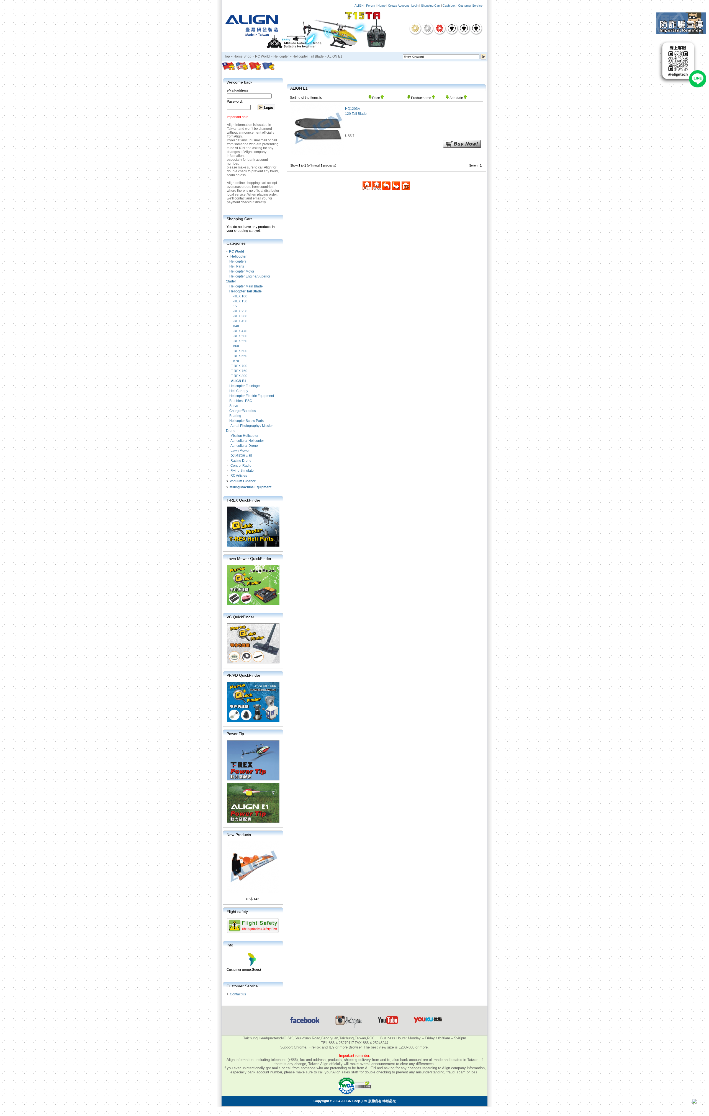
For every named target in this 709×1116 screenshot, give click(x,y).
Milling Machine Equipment (250, 487)
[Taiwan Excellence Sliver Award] (427, 28)
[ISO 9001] (451, 28)
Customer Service (470, 5)
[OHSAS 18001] (476, 28)
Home (381, 5)
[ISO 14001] (463, 28)
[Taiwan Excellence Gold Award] (415, 28)
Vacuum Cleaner (243, 481)
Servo (233, 406)
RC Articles (238, 475)
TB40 (235, 326)
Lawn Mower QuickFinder (249, 558)
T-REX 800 (239, 376)
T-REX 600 (239, 351)
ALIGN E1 (334, 56)
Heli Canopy (238, 391)
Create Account (398, 5)
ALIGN (359, 5)
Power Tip (235, 733)
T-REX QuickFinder (243, 500)
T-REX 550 (239, 341)
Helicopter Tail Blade (308, 56)
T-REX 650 (239, 356)
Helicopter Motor (241, 271)
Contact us (238, 994)
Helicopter (281, 56)
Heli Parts (236, 266)
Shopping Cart (430, 5)
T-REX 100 (239, 296)
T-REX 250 (239, 311)
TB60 (235, 346)
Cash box (449, 5)
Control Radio (240, 466)
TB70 (235, 361)
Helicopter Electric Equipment (251, 396)
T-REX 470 (239, 331)
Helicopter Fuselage (244, 386)
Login (414, 5)
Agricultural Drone (244, 446)
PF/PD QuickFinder (243, 675)
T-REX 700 (239, 366)
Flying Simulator (242, 471)
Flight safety (237, 911)
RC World (262, 56)
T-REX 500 (239, 336)
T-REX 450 (239, 321)
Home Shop (242, 56)
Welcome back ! (241, 82)
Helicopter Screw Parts (246, 421)
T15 (234, 306)
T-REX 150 (239, 301)
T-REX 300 (239, 316)
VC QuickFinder (240, 617)
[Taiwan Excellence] (439, 28)
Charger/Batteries (242, 411)
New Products (239, 834)
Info (230, 945)
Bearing (235, 416)
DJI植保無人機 (241, 456)
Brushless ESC (240, 401)
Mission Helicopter (244, 436)
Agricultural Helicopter (247, 441)
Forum (370, 5)
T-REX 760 (239, 371)
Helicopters (237, 261)
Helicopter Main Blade (246, 286)
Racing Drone (240, 461)
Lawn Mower (240, 451)
